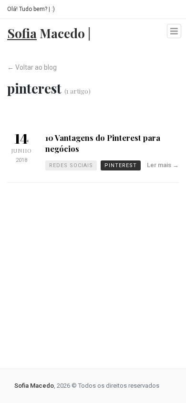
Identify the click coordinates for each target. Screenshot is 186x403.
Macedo (49, 31)
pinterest (120, 165)
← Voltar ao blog (32, 67)
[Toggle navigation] (174, 31)
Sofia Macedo (34, 385)
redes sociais (71, 165)
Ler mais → (163, 165)
